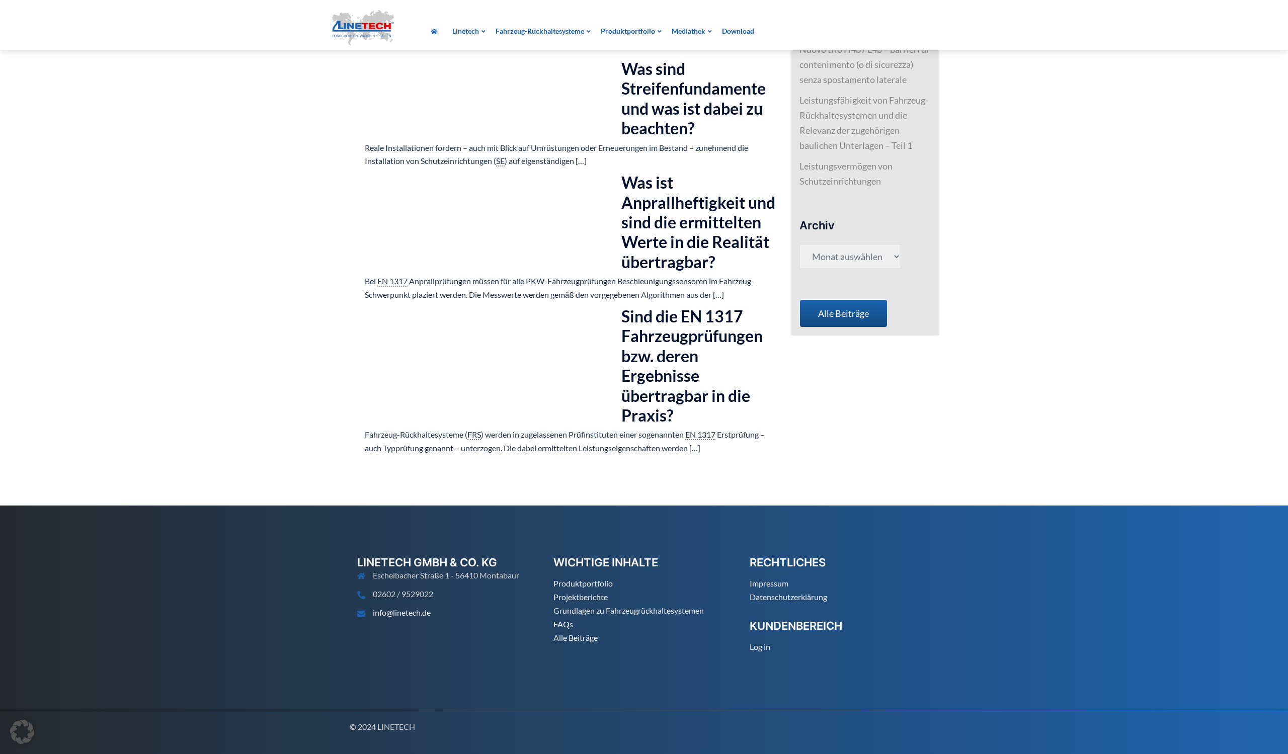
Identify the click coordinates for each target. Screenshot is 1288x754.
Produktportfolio (583, 583)
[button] (22, 732)
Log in (760, 646)
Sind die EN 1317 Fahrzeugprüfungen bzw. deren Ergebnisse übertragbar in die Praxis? (692, 365)
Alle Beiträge (575, 637)
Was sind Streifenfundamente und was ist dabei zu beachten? (693, 98)
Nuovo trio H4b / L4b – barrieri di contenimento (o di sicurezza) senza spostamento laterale (864, 64)
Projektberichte (580, 597)
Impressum (769, 583)
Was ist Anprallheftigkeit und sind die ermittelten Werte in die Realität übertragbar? (698, 222)
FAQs (563, 624)
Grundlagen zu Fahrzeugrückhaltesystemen (628, 610)
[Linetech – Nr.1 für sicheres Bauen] (363, 26)
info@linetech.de (402, 612)
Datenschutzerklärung (788, 597)
